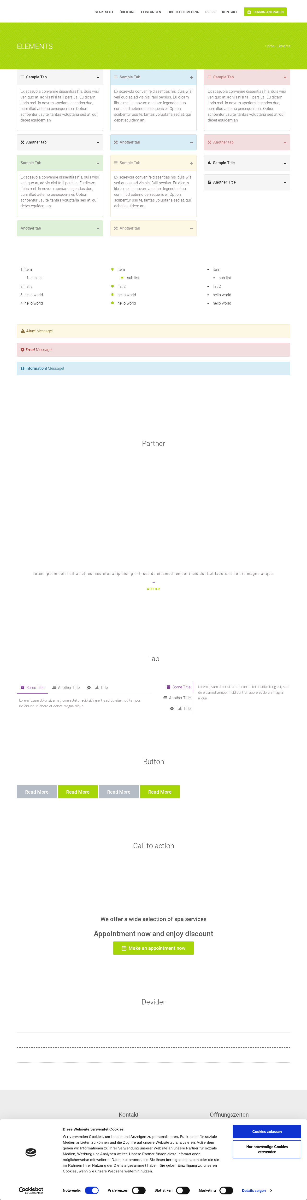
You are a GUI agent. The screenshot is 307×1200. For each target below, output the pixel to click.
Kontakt (229, 12)
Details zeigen (254, 1190)
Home (269, 46)
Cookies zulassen (267, 1132)
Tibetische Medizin (183, 12)
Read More (36, 792)
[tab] (60, 77)
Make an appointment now (156, 948)
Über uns (127, 12)
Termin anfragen (268, 12)
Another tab (36, 142)
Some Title (34, 687)
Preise (210, 12)
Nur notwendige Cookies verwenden (267, 1149)
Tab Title (100, 687)
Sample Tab (36, 77)
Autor (153, 589)
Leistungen (151, 12)
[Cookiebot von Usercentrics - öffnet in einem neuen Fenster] (31, 1190)
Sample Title (223, 163)
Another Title (224, 182)
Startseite (104, 12)
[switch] (139, 1190)
